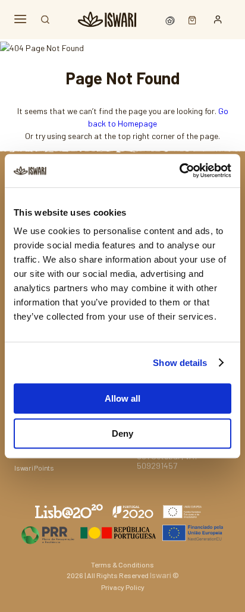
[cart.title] (189, 19)
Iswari (160, 575)
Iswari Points (34, 467)
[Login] (218, 20)
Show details (180, 363)
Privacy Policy (123, 587)
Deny (122, 433)
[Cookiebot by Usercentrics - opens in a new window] (179, 170)
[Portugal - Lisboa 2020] (122, 533)
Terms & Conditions (122, 564)
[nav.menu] (20, 19)
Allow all (122, 398)
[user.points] (171, 19)
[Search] (45, 20)
